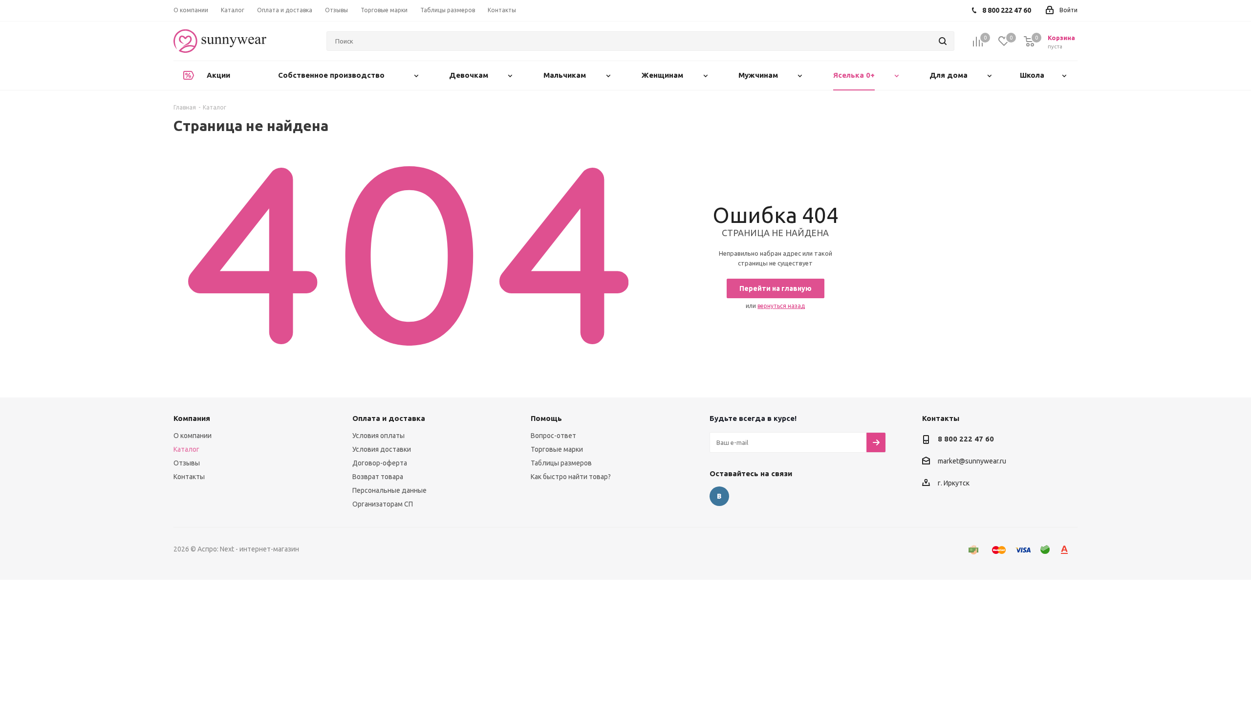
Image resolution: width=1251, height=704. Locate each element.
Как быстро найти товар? (571, 477)
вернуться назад (781, 306)
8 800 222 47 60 (966, 439)
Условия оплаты (378, 436)
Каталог (186, 449)
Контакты (189, 477)
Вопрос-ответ (553, 436)
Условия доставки (381, 449)
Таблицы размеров (561, 463)
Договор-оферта (379, 463)
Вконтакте (719, 496)
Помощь (546, 418)
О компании (192, 436)
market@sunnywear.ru (972, 461)
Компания (191, 418)
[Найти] (942, 41)
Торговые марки (557, 449)
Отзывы (186, 463)
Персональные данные (389, 490)
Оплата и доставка (388, 418)
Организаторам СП (382, 504)
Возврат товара (377, 477)
